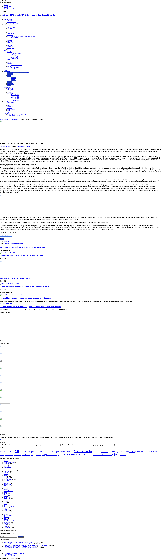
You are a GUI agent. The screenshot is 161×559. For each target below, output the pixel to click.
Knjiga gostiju (10, 106)
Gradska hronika (8, 6)
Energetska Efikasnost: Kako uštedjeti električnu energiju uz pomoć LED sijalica (24, 286)
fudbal (50, 452)
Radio (5, 70)
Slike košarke (14, 58)
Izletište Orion (11, 42)
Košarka (9, 52)
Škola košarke (14, 57)
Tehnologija (10, 46)
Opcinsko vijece (26, 455)
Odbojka (9, 61)
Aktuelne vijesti (8, 19)
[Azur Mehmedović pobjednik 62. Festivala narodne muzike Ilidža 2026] (5, 381)
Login (8, 110)
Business (6, 468)
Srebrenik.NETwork (6, 146)
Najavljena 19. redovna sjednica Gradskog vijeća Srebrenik (19, 543)
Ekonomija (6, 475)
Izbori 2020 (6, 488)
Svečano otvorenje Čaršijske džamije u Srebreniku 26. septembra (20, 542)
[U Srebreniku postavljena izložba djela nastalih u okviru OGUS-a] (5, 373)
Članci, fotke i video (12, 23)
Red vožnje (6, 113)
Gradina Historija (11, 31)
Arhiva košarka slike (16, 53)
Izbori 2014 (6, 487)
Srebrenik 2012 (11, 28)
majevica (147, 452)
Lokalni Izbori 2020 (124, 452)
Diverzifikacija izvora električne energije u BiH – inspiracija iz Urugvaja (22, 255)
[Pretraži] (0, 1)
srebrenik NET (96, 455)
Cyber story (10, 74)
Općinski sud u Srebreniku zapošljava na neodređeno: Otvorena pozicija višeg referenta (26, 545)
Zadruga (6, 526)
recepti (44, 455)
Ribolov (9, 62)
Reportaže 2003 (15, 95)
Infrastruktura (7, 484)
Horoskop (9, 82)
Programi (9, 49)
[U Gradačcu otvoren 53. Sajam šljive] (5, 431)
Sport (5, 50)
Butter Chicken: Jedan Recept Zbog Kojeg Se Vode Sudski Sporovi (25, 298)
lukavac (132, 451)
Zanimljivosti (7, 71)
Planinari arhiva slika (16, 65)
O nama (6, 101)
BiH (17, 451)
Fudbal (9, 59)
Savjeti (9, 85)
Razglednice (10, 89)
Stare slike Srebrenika (9, 9)
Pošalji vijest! (10, 102)
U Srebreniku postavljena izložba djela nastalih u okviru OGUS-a (20, 546)
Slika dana (6, 517)
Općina (9, 26)
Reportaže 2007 (15, 99)
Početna (6, 18)
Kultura (9, 76)
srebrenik (65, 454)
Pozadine (9, 91)
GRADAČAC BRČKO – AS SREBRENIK (16, 114)
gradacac (65, 452)
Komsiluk (104, 451)
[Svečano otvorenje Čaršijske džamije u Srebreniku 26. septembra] (5, 352)
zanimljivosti (19, 243)
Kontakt (9, 104)
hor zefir (95, 452)
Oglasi (9, 112)
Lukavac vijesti (139, 452)
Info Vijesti (10, 45)
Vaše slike (10, 88)
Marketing (10, 105)
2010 (1, 452)
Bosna (20, 452)
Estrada (6, 243)
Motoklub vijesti (15, 69)
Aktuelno (6, 5)
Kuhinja (9, 75)
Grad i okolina (10, 33)
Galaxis (54, 452)
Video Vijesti (7, 523)
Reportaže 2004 (15, 96)
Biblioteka (13, 78)
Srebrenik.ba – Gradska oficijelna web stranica (15, 556)
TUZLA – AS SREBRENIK (13, 115)
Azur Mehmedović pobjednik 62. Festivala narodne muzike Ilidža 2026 (22, 547)
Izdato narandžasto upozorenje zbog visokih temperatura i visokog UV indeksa (30, 307)
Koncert (111, 452)
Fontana (9, 40)
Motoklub (9, 66)
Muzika (10, 243)
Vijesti (5, 524)
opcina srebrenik (16, 455)
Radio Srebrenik (8, 554)
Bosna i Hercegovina (29, 452)
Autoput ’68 (10, 39)
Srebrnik (103, 455)
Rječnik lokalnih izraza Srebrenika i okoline (18, 72)
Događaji (6, 472)
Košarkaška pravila (16, 56)
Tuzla (107, 455)
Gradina (9, 29)
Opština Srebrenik (11, 27)
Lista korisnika (11, 109)
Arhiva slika (7, 87)
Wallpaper (9, 92)
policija (32, 455)
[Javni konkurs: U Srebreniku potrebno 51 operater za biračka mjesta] (5, 410)
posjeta (39, 455)
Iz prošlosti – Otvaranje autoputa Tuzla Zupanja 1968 (21, 36)
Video (110, 455)
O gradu (6, 24)
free (47, 452)
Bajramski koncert (11, 452)
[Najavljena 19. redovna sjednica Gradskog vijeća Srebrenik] (5, 359)
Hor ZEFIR (13, 80)
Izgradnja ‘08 (10, 41)
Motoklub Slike (15, 67)
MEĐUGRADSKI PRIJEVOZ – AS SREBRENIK (18, 117)
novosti (14, 243)
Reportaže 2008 (15, 100)
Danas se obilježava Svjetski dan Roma (13, 246)
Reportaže (10, 93)
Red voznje (7, 510)
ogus (11, 455)
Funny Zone (10, 84)
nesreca (2, 455)
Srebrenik (6, 7)
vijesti (115, 454)
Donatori (13, 54)
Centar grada (10, 32)
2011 (5, 452)
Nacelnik (155, 452)
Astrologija (10, 83)
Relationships (7, 511)
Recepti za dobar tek (52, 455)
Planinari (9, 63)
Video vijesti (10, 48)
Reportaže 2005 (15, 97)
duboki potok (38, 452)
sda (58, 455)
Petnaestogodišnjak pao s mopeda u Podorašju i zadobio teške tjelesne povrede (22, 247)
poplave (36, 455)
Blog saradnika (7, 467)
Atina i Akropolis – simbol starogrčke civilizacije (15, 278)
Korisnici (9, 108)
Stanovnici (10, 35)
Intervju (98, 452)
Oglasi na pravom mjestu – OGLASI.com (14, 553)
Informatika (7, 44)
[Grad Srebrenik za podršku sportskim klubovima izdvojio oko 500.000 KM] (5, 402)
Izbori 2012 (6, 485)
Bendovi (13, 79)
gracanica (59, 452)
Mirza (5, 496)
